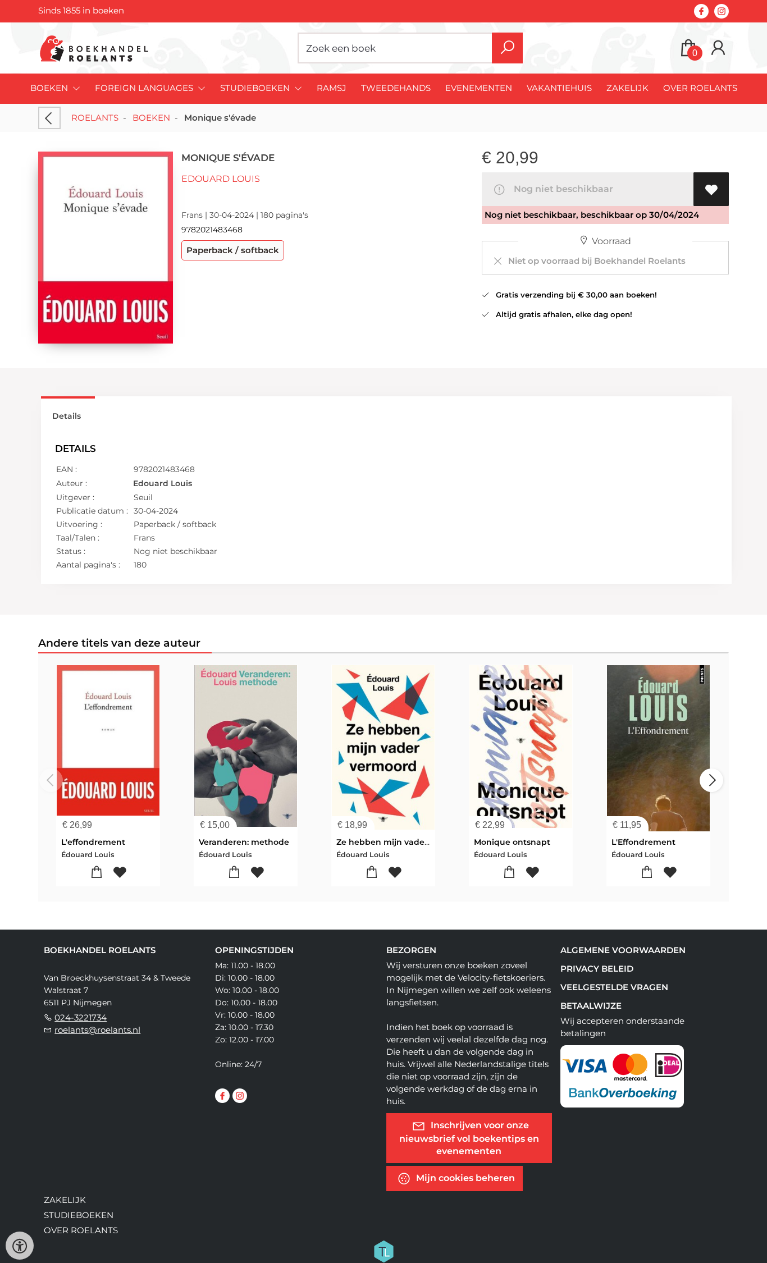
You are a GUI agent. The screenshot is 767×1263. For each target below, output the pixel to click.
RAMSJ (331, 88)
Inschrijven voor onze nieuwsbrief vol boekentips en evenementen (469, 1137)
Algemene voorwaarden (623, 950)
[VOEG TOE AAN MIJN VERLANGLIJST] (711, 189)
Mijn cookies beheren (464, 1177)
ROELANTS (94, 117)
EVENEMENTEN (478, 88)
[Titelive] (383, 1250)
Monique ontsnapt (512, 842)
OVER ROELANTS (700, 88)
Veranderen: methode (244, 842)
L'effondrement (93, 842)
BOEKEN (151, 117)
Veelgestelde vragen (614, 987)
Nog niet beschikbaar (561, 189)
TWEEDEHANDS (396, 88)
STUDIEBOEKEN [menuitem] (256, 88)
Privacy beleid (596, 968)
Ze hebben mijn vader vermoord (403, 842)
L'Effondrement (643, 842)
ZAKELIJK (627, 88)
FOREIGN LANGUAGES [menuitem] (145, 88)
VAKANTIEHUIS (559, 88)
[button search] (507, 48)
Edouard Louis (220, 178)
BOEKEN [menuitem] (50, 88)
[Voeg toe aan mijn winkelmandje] (96, 872)
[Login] (718, 48)
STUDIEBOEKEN (78, 1215)
